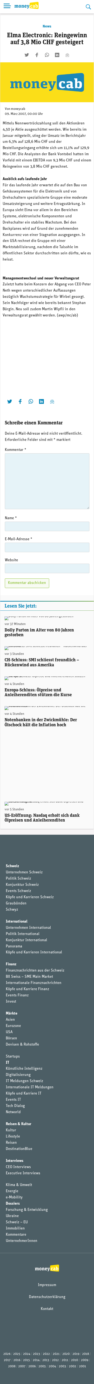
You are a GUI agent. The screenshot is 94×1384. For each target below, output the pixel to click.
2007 (22, 1366)
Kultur (11, 1130)
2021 (56, 1354)
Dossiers (13, 1204)
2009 (84, 1360)
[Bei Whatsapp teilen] (47, 55)
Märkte (11, 1013)
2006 (32, 1366)
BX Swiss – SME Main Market (29, 977)
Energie (12, 1191)
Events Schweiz (18, 891)
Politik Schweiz (18, 879)
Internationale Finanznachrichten (33, 983)
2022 (46, 1354)
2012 (55, 1360)
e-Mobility (14, 1197)
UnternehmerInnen (21, 1241)
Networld (13, 1112)
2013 (45, 1360)
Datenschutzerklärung (47, 1297)
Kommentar (15, 450)
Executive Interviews (23, 1173)
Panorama (14, 946)
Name (11, 518)
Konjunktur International (26, 940)
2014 (36, 1360)
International (16, 922)
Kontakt (47, 1309)
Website (11, 560)
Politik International (23, 934)
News (47, 26)
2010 (74, 1360)
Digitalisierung (18, 1075)
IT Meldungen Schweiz (24, 1081)
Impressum (47, 1285)
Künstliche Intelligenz (24, 1069)
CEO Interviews (18, 1167)
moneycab (18, 109)
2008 (11, 1366)
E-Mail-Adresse (18, 539)
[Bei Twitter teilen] (26, 55)
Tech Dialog (15, 1106)
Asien (10, 1020)
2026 (6, 1354)
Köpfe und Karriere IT (23, 1093)
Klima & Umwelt (19, 1185)
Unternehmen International (28, 928)
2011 (65, 1360)
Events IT (13, 1100)
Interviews (14, 1161)
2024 (26, 1354)
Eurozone (13, 1026)
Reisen (11, 1143)
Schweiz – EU (17, 1222)
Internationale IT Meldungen (30, 1087)
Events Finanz (17, 995)
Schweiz (12, 866)
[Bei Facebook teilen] (36, 55)
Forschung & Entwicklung (27, 1210)
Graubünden (16, 903)
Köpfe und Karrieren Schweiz (30, 897)
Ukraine (12, 1216)
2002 (72, 1366)
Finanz (11, 964)
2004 (52, 1366)
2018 (85, 1354)
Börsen (11, 1038)
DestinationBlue (19, 1149)
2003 (62, 1366)
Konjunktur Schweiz (22, 885)
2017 (7, 1360)
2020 (66, 1354)
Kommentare (16, 1235)
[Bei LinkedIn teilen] (57, 55)
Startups (13, 1056)
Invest (11, 1002)
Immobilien (15, 1228)
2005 (42, 1366)
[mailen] (67, 55)
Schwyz (12, 910)
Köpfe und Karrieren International (34, 952)
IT (7, 1063)
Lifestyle (13, 1136)
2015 (26, 1360)
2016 (16, 1360)
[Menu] (7, 6)
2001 (82, 1366)
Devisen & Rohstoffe (22, 1045)
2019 (76, 1354)
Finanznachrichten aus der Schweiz (35, 971)
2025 (16, 1354)
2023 (36, 1354)
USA (9, 1032)
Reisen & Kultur (18, 1124)
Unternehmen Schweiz (24, 872)
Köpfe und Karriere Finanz (27, 989)
